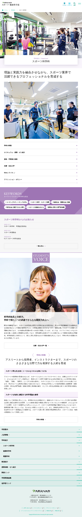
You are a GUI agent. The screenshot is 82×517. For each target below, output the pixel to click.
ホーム (6, 10)
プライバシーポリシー (51, 508)
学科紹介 (13, 10)
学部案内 (5, 429)
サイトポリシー (38, 508)
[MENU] (79, 4)
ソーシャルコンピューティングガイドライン (31, 510)
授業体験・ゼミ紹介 (9, 467)
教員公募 (49, 510)
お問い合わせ (26, 508)
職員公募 (57, 510)
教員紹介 (5, 462)
